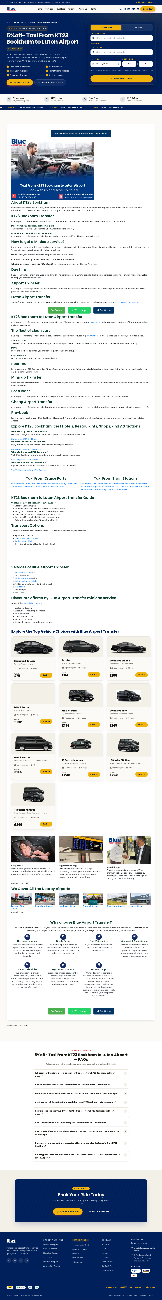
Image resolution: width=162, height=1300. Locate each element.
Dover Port (76, 1253)
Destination (96, 47)
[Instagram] (14, 1260)
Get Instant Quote (123, 78)
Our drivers (96, 322)
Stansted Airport (50, 1253)
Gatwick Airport (50, 1249)
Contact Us (107, 1266)
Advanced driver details (26, 581)
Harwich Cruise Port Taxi (26, 486)
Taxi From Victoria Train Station (122, 483)
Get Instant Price (21, 82)
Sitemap (143, 1295)
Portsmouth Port (79, 1249)
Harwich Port (77, 1258)
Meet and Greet (22, 572)
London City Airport (51, 1266)
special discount (30, 603)
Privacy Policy (107, 1270)
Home (39, 9)
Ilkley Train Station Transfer (114, 489)
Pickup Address (97, 33)
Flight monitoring (23, 578)
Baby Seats (17, 865)
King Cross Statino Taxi (102, 486)
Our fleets (95, 335)
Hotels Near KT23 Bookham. (24, 439)
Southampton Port (80, 1245)
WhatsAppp (80, 310)
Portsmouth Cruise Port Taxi (50, 486)
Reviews (71, 9)
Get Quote (105, 310)
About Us (83, 9)
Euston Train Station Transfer (126, 486)
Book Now (148, 9)
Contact (94, 9)
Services (49, 9)
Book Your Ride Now (69, 1211)
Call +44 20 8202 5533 (52, 82)
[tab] (106, 27)
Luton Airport (48, 1257)
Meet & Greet (113, 867)
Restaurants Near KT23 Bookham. (26, 449)
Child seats (20, 586)
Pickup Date (96, 59)
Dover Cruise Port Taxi (49, 483)
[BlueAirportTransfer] (11, 9)
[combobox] (124, 38)
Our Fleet (61, 9)
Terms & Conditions (116, 1295)
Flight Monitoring (68, 865)
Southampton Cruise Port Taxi (25, 483)
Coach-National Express (26, 538)
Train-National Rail (23, 541)
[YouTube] (26, 1260)
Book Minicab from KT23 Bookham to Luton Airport (81, 133)
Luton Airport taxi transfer (127, 302)
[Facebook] (9, 1260)
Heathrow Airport (50, 1244)
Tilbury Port (77, 1262)
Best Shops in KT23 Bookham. (24, 459)
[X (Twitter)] (20, 1260)
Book (45, 675)
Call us (58, 310)
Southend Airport (50, 1262)
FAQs (104, 1249)
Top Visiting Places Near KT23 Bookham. (29, 470)
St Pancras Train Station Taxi (94, 483)
